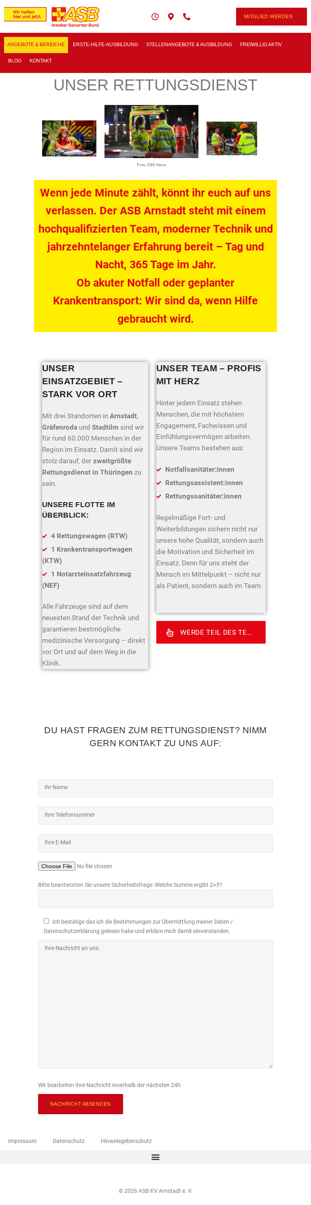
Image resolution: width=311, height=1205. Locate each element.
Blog (14, 61)
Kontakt (41, 61)
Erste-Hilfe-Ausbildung (105, 44)
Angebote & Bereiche (36, 44)
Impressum (22, 1141)
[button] (155, 1157)
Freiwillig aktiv (261, 44)
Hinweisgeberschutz (126, 1141)
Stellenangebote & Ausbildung (189, 44)
